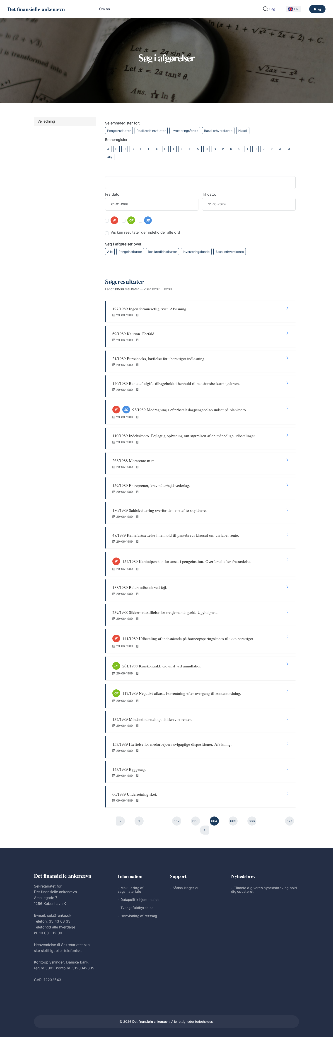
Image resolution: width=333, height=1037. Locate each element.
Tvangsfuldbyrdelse (137, 908)
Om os (104, 9)
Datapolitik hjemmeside (140, 899)
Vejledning (46, 121)
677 (289, 821)
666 (252, 821)
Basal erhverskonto (218, 131)
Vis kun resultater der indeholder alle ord (145, 232)
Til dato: (209, 194)
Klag (317, 9)
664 (214, 821)
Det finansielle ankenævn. (151, 1021)
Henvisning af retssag (139, 916)
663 (195, 821)
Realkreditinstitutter (151, 131)
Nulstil (242, 131)
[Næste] (204, 830)
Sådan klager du (186, 888)
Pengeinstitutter (119, 131)
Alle (109, 157)
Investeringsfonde (184, 131)
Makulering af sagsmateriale (131, 890)
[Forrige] (120, 821)
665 (233, 821)
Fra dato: (113, 194)
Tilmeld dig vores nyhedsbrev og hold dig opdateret (264, 890)
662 (177, 821)
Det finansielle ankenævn (36, 9)
